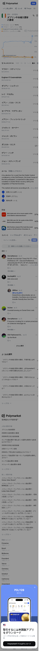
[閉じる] (34, 587)
